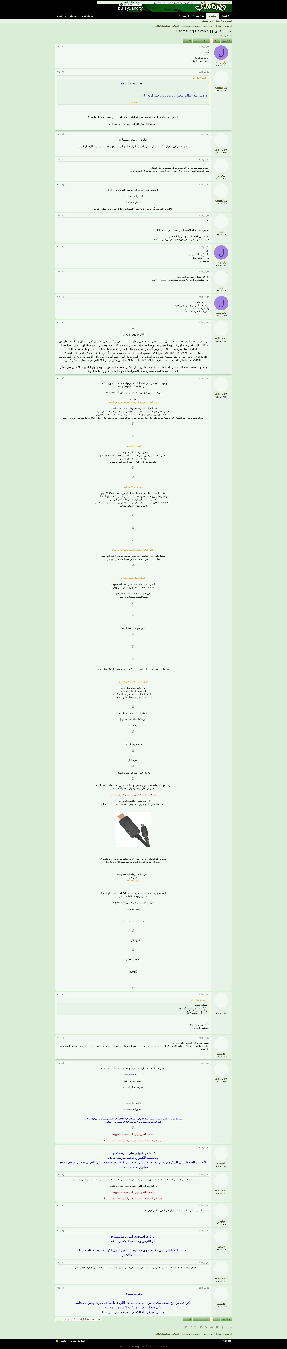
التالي (188, 40)
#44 (58, 159)
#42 (58, 72)
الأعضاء (185, 15)
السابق (225, 40)
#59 (58, 1262)
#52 (58, 994)
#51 (58, 378)
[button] (193, 16)
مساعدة (72, 1340)
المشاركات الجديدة (224, 20)
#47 (58, 246)
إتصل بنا (81, 1340)
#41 (58, 46)
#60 (58, 1288)
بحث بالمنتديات (207, 20)
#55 (58, 1147)
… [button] (200, 40)
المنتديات (212, 15)
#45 (58, 185)
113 (195, 40)
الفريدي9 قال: (201, 77)
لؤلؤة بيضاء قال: (200, 1000)
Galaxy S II (225, 35)
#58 (58, 1231)
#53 (58, 1038)
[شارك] (63, 46)
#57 (58, 1205)
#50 (58, 322)
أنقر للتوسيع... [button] (133, 102)
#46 (58, 215)
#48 (58, 271)
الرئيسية (225, 15)
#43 (58, 134)
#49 (58, 297)
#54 (58, 1063)
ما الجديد (200, 15)
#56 (58, 1174)
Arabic (226, 1340)
